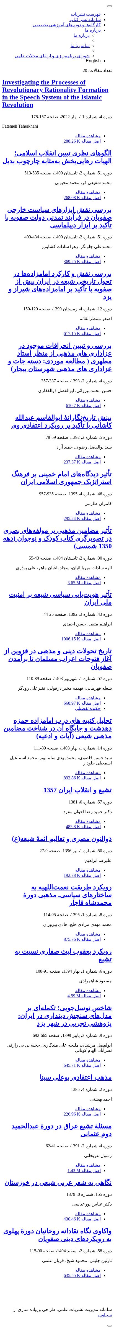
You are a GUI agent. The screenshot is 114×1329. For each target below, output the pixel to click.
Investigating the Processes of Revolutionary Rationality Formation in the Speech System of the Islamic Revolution (55, 93)
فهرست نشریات (86, 14)
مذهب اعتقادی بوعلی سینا (76, 1077)
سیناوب (105, 1314)
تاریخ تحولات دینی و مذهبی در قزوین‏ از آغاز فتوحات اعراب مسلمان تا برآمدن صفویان (58, 658)
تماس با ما (80, 45)
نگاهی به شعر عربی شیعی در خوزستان (58, 1182)
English (93, 60)
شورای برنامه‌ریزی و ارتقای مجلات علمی (52, 55)
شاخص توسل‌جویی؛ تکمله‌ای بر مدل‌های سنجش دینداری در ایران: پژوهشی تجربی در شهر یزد (65, 1015)
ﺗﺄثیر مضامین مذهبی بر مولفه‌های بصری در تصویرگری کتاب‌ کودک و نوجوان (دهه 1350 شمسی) (57, 538)
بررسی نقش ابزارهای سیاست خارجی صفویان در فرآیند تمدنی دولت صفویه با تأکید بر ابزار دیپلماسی (58, 217)
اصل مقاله (82, 141)
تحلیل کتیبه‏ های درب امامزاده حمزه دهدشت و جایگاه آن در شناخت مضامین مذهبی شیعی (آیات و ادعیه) (58, 728)
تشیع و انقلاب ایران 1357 (77, 790)
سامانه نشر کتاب (85, 19)
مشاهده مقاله (88, 135)
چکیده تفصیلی (88, 708)
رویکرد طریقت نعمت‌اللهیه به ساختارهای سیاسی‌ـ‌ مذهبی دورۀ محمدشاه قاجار (67, 895)
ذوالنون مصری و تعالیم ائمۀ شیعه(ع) (62, 838)
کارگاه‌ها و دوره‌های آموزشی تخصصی (67, 24)
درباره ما (93, 30)
